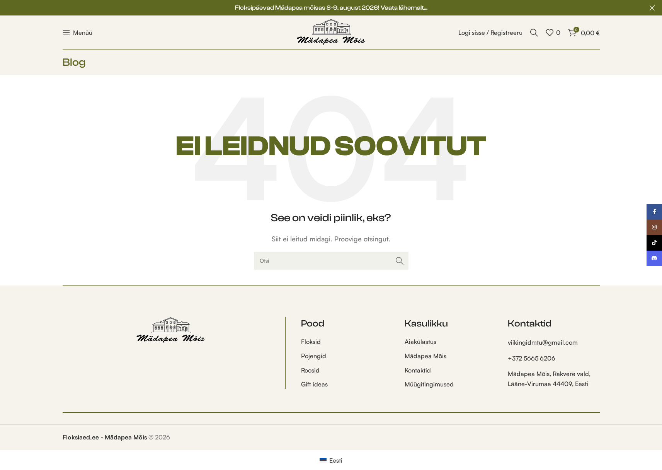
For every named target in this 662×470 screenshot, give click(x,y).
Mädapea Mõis (425, 356)
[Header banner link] (331, 7)
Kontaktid (418, 370)
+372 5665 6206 (531, 358)
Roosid (310, 370)
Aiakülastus (420, 341)
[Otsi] (399, 261)
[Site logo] (331, 32)
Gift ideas (314, 384)
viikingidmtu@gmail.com (543, 342)
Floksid (311, 341)
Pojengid (313, 356)
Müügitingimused (429, 384)
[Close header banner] (652, 7)
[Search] (534, 32)
